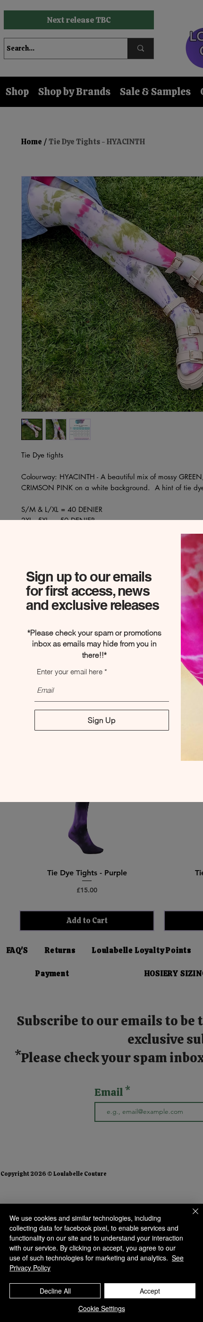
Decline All (55, 1291)
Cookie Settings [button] (101, 1308)
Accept (150, 1291)
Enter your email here (69, 671)
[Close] (189, 1217)
